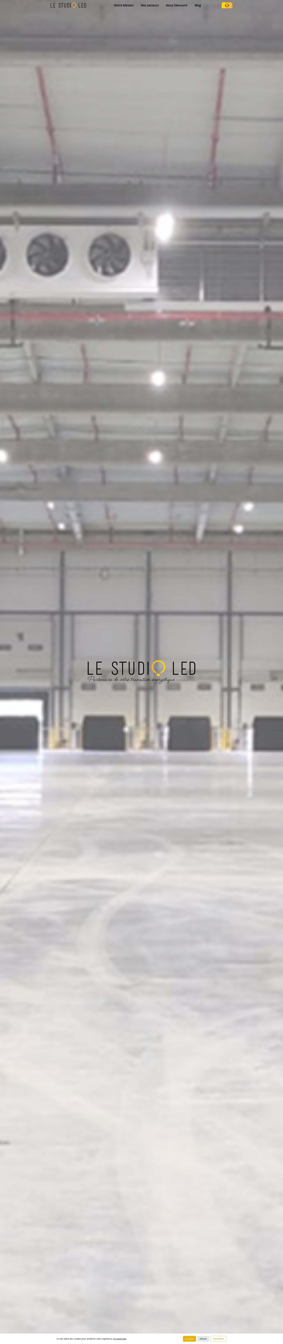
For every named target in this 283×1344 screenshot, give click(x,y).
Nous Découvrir (177, 5)
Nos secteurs (150, 5)
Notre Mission (124, 5)
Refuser (203, 1338)
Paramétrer (218, 1338)
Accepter (189, 1338)
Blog (198, 5)
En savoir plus (119, 1338)
